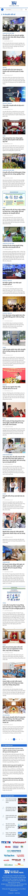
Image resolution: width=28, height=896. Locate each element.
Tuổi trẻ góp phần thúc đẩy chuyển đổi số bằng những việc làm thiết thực (14, 351)
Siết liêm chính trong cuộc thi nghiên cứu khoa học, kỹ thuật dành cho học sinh (13, 765)
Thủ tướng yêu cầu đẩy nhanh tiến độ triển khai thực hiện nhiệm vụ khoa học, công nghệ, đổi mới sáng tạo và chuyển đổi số (14, 459)
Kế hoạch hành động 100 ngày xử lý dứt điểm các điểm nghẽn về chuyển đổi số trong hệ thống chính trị (13, 566)
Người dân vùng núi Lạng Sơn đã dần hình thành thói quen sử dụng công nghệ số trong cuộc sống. (14, 541)
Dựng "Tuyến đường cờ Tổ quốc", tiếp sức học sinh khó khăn (11, 834)
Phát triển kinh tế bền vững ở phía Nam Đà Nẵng (11, 800)
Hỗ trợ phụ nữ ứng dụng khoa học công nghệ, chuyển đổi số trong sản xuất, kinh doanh (13, 422)
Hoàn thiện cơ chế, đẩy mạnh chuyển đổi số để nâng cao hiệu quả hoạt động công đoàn (13, 683)
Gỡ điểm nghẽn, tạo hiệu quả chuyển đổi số (12, 283)
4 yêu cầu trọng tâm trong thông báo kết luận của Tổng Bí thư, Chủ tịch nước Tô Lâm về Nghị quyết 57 (14, 606)
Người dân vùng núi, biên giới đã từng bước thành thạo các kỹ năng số (14, 533)
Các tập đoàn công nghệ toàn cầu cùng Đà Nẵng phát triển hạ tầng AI (14, 316)
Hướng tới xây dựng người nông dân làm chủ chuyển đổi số (13, 246)
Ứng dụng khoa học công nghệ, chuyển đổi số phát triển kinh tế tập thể (13, 139)
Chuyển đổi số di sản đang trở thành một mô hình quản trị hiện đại (13, 71)
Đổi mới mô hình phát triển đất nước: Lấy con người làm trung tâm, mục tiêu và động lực (13, 648)
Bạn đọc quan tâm (9, 796)
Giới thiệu (17, 893)
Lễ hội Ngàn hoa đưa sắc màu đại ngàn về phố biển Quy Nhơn (11, 808)
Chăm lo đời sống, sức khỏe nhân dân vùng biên (11, 817)
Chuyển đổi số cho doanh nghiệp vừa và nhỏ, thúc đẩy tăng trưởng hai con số (13, 37)
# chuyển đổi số (9, 14)
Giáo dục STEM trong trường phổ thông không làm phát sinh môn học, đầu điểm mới (13, 780)
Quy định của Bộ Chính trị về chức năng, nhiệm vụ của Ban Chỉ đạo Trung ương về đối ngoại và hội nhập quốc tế (13, 750)
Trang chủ (10, 893)
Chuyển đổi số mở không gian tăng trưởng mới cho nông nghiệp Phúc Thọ (14, 174)
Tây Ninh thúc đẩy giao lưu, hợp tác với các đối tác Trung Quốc (11, 826)
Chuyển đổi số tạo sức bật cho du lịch (13, 496)
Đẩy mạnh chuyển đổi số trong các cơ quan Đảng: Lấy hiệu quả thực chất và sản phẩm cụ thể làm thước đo (14, 719)
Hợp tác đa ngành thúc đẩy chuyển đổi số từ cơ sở (11, 387)
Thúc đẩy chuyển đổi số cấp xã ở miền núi (13, 106)
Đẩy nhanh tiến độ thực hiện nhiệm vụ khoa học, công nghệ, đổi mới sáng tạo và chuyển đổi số (14, 211)
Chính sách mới (8, 745)
